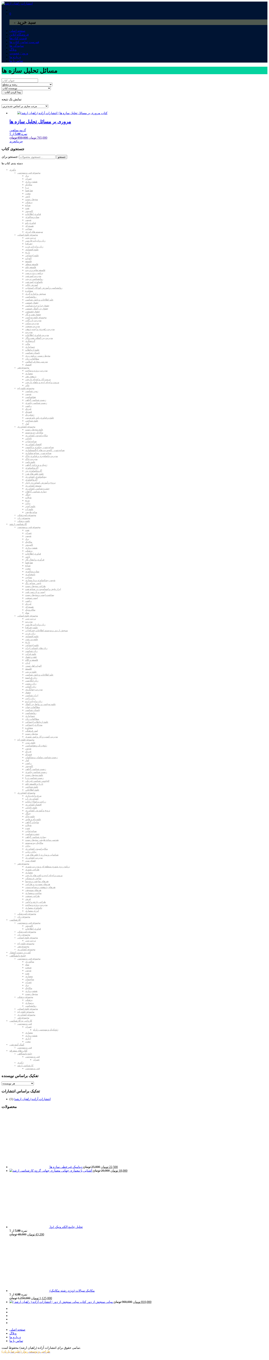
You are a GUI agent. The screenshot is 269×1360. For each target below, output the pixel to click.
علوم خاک (30, 816)
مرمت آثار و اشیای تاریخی (38, 379)
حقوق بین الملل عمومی (36, 308)
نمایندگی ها (16, 45)
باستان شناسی (32, 352)
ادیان (27, 663)
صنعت (28, 967)
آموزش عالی (31, 285)
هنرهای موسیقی (33, 890)
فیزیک (28, 408)
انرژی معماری (32, 910)
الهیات (28, 258)
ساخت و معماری (33, 893)
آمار (27, 423)
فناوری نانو (30, 223)
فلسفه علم (30, 267)
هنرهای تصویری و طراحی (37, 884)
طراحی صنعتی (32, 896)
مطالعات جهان (32, 707)
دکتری (12, 169)
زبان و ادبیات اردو (33, 701)
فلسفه (28, 261)
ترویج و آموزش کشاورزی (37, 810)
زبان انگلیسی (31, 680)
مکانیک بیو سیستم (34, 432)
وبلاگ (13, 49)
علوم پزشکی (23, 521)
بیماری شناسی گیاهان (36, 491)
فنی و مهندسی (24, 1023)
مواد (27, 612)
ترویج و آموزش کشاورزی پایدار (40, 482)
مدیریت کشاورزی (34, 857)
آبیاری (28, 1038)
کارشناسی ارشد (18, 524)
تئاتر (27, 385)
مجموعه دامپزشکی (26, 515)
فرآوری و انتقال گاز (34, 559)
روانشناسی (30, 296)
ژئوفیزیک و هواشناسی (36, 745)
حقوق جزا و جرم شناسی (37, 305)
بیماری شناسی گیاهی (35, 837)
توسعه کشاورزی (33, 485)
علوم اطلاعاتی (32, 789)
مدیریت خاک (31, 459)
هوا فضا (29, 190)
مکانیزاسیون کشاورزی (36, 435)
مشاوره (29, 290)
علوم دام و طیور (33, 819)
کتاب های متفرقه (18, 1050)
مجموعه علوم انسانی (27, 234)
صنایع (28, 205)
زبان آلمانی (30, 686)
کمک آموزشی (16, 1044)
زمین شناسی (31, 391)
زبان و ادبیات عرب (34, 246)
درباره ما (15, 57)
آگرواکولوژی (31, 479)
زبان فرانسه (31, 677)
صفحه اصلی (17, 30)
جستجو (62, 156)
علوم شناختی (31, 420)
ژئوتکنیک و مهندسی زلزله (45, 1029)
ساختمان (29, 979)
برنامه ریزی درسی (34, 273)
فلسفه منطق (31, 264)
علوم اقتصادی (32, 249)
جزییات (19, 141)
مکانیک (28, 184)
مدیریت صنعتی (32, 326)
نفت (27, 208)
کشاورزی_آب (32, 798)
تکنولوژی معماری (33, 907)
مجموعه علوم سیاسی (35, 317)
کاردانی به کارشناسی (20, 1020)
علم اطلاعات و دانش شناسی (39, 299)
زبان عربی (30, 633)
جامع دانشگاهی (17, 955)
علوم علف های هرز (34, 473)
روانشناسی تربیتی (34, 279)
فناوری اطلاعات (33, 214)
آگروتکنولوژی (31, 468)
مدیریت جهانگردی (34, 689)
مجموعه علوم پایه (25, 388)
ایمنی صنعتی (31, 598)
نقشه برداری (31, 181)
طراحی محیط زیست (35, 586)
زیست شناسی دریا (34, 778)
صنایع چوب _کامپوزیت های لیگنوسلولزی (45, 450)
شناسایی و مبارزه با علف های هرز (41, 854)
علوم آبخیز (30, 506)
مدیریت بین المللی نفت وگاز (39, 338)
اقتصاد (28, 364)
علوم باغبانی (31, 807)
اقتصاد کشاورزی (33, 444)
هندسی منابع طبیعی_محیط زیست (41, 840)
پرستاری (29, 1003)
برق (27, 175)
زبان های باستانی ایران (36, 648)
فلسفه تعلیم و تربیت (35, 270)
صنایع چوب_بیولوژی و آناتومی (39, 447)
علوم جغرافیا (31, 627)
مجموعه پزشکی (25, 997)
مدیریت (28, 332)
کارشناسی (15, 919)
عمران (28, 178)
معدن (28, 193)
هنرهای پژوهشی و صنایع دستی (40, 887)
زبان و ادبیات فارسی (35, 240)
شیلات (28, 497)
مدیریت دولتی (32, 323)
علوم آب (29, 509)
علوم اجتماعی (32, 255)
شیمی (28, 220)
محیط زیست (31, 199)
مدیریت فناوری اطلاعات (37, 335)
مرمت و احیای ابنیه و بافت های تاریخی (43, 875)
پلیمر (27, 196)
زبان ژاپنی (30, 698)
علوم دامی (30, 462)
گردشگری (30, 341)
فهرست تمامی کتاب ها (24, 42)
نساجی (28, 228)
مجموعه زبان (23, 518)
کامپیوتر (29, 211)
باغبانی (28, 438)
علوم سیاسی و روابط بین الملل (40, 704)
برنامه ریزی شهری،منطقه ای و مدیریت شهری (47, 866)
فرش (28, 899)
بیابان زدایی (30, 851)
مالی (27, 344)
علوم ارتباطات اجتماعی (36, 722)
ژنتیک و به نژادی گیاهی (36, 465)
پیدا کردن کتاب (12, 92)
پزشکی (28, 202)
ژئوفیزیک (29, 414)
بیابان (28, 503)
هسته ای (29, 226)
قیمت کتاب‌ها (18, 38)
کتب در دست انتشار (20, 952)
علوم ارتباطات (32, 349)
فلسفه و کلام (31, 660)
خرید (12, 141)
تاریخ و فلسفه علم (34, 784)
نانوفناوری (30, 574)
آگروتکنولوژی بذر (33, 470)
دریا (27, 187)
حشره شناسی (32, 834)
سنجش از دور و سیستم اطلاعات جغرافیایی (46, 630)
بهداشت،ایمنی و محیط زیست (39, 595)
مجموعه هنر (23, 367)
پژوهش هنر (30, 376)
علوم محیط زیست (34, 429)
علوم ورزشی (31, 639)
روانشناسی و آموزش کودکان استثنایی (43, 287)
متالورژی (29, 961)
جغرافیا (28, 243)
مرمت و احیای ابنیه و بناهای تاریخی (42, 382)
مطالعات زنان (32, 358)
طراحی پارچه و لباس (35, 902)
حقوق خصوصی (32, 311)
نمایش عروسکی (33, 878)
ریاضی (28, 406)
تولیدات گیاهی (32, 822)
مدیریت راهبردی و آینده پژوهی (40, 329)
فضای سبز (30, 860)
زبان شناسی (31, 651)
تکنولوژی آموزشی (34, 282)
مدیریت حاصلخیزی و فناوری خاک (41, 456)
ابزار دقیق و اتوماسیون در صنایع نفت (43, 589)
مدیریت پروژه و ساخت (36, 370)
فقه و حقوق (31, 657)
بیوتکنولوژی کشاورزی (36, 476)
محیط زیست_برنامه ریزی (37, 355)
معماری (29, 373)
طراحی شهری (32, 869)
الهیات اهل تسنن (33, 665)
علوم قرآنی (30, 654)
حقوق (28, 692)
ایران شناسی (31, 695)
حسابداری (30, 347)
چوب (27, 828)
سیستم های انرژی (34, 231)
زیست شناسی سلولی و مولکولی (41, 757)
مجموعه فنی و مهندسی (28, 172)
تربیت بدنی (30, 237)
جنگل (28, 494)
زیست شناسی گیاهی (35, 400)
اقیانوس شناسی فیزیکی (37, 781)
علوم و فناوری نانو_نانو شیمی (39, 417)
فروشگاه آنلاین (19, 34)
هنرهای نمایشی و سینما (36, 881)
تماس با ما (16, 60)
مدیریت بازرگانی (33, 320)
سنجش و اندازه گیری (35, 293)
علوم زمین (30, 742)
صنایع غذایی (31, 441)
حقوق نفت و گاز (33, 314)
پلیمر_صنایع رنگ (33, 583)
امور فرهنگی (31, 730)
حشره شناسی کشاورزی (37, 488)
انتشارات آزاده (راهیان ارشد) (32, 1099)
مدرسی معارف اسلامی (36, 361)
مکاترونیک (30, 609)
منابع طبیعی (31, 512)
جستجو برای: (10, 156)
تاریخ (27, 252)
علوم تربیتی (31, 671)
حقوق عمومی (31, 302)
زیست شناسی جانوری (36, 403)
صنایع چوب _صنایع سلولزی (38, 453)
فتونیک (28, 411)
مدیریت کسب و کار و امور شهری (41, 736)
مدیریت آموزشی (33, 276)
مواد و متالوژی (32, 217)
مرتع (27, 500)
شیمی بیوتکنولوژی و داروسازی (40, 580)
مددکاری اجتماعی (33, 724)
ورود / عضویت (18, 53)
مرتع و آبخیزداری (33, 795)
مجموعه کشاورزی (26, 426)
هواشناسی (30, 397)
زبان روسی (30, 683)
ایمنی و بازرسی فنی (35, 592)
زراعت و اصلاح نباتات (35, 801)
